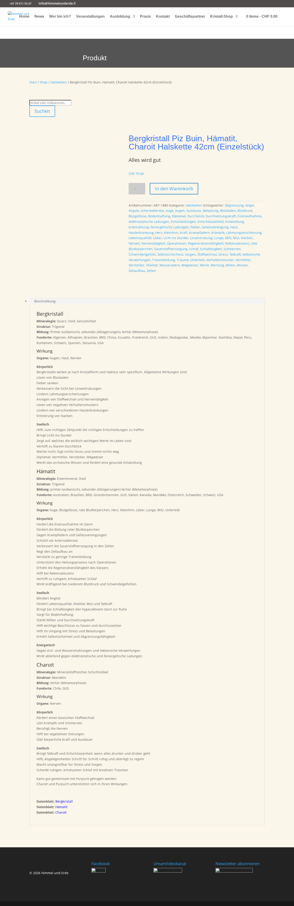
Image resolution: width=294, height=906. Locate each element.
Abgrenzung (234, 205)
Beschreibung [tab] (45, 301)
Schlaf (193, 249)
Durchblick (195, 216)
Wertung (217, 265)
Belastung (210, 210)
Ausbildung (120, 16)
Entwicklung (234, 221)
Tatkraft (235, 254)
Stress (223, 254)
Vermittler (243, 260)
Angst (249, 205)
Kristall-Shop (221, 16)
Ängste (134, 210)
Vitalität (152, 265)
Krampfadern (199, 232)
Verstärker (136, 265)
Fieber (195, 227)
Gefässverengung (215, 227)
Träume (183, 260)
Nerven (134, 243)
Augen (180, 210)
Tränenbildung (163, 260)
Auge (169, 210)
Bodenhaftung (159, 216)
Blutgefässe (138, 216)
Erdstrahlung (139, 227)
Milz (228, 238)
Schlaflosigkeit (211, 249)
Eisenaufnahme (249, 216)
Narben (247, 238)
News (39, 16)
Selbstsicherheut (170, 254)
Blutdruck (244, 210)
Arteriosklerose (152, 210)
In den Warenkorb (174, 188)
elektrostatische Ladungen (149, 221)
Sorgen (190, 254)
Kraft (183, 232)
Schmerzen (232, 249)
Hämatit (61, 807)
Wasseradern (169, 265)
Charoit (61, 812)
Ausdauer (194, 210)
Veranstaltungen (90, 16)
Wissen (242, 265)
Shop (44, 82)
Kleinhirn (171, 232)
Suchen (42, 111)
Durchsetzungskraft (221, 216)
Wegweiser (189, 265)
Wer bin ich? (60, 16)
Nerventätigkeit (153, 243)
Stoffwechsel (207, 254)
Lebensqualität (140, 238)
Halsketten (59, 82)
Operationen (176, 243)
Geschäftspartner (190, 16)
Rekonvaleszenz (237, 243)
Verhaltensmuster (220, 260)
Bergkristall (64, 801)
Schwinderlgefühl (142, 254)
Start (33, 82)
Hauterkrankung (141, 232)
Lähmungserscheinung (244, 232)
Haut (233, 227)
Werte (204, 265)
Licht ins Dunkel (176, 238)
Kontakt (163, 16)
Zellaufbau (137, 270)
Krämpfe (218, 232)
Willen (230, 265)
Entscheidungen (183, 221)
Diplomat (179, 216)
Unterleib (197, 260)
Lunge (218, 238)
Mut (236, 238)
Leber (157, 238)
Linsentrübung (201, 238)
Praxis (145, 16)
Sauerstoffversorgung (170, 249)
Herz (158, 232)
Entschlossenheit (211, 221)
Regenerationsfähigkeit (205, 243)
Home (24, 16)
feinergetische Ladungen (169, 227)
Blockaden (228, 210)
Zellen (151, 270)
